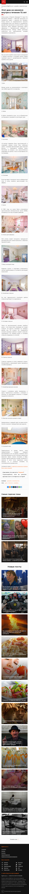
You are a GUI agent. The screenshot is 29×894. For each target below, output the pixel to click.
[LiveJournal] (15, 487)
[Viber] (17, 487)
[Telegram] (21, 487)
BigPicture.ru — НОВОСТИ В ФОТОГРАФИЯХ (11, 875)
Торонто (10, 483)
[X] (13, 487)
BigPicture (10, 6)
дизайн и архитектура (20, 6)
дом (6, 483)
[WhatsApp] (19, 487)
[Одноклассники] (10, 487)
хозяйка (16, 483)
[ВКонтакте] (8, 487)
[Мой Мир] (11, 487)
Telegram (20, 472)
